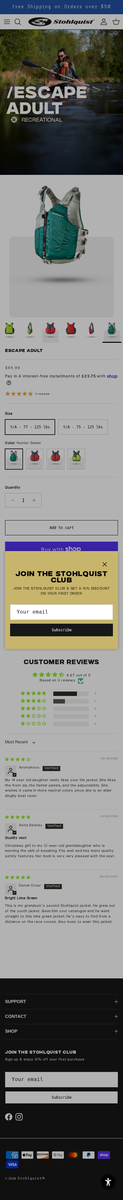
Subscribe (62, 630)
